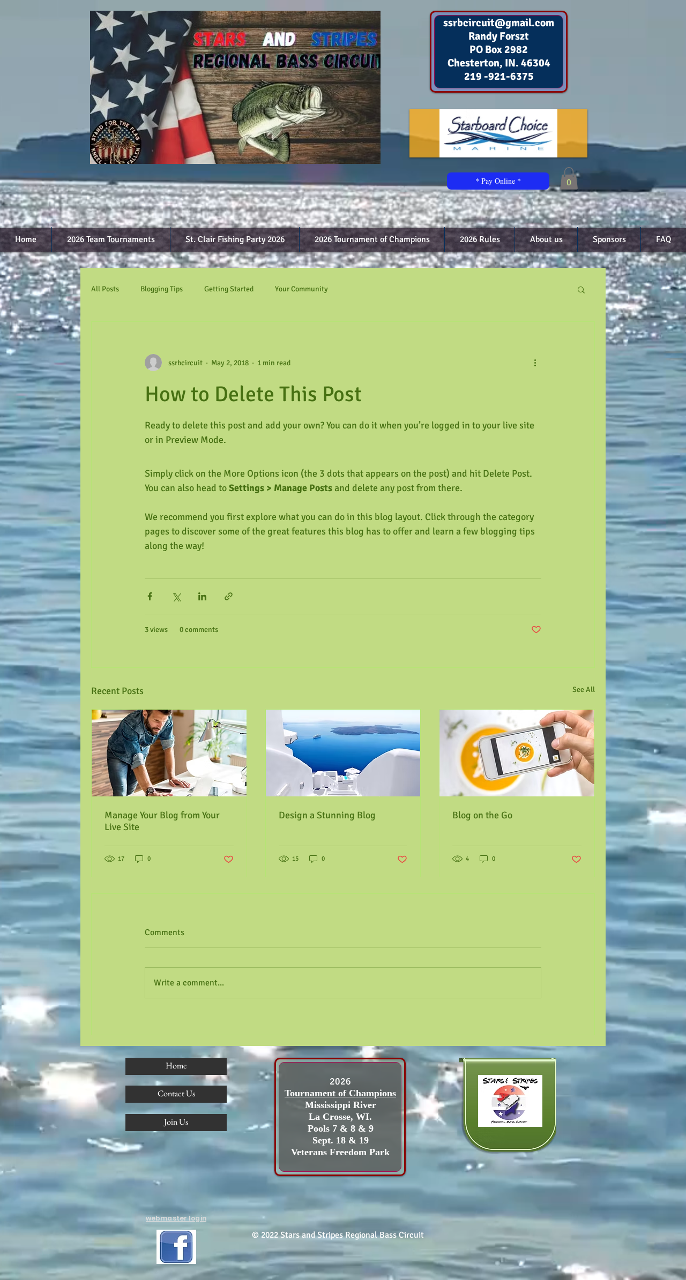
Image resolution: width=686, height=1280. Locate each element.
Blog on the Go (482, 815)
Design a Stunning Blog (327, 815)
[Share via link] (228, 596)
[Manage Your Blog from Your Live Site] (169, 753)
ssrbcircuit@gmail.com (498, 22)
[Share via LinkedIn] (202, 596)
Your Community (301, 288)
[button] (569, 178)
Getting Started (228, 288)
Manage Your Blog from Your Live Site (162, 821)
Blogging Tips (161, 288)
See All (583, 689)
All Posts (105, 288)
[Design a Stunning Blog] (343, 753)
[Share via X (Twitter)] (176, 596)
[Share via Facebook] (150, 596)
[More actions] (534, 362)
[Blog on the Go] (516, 753)
